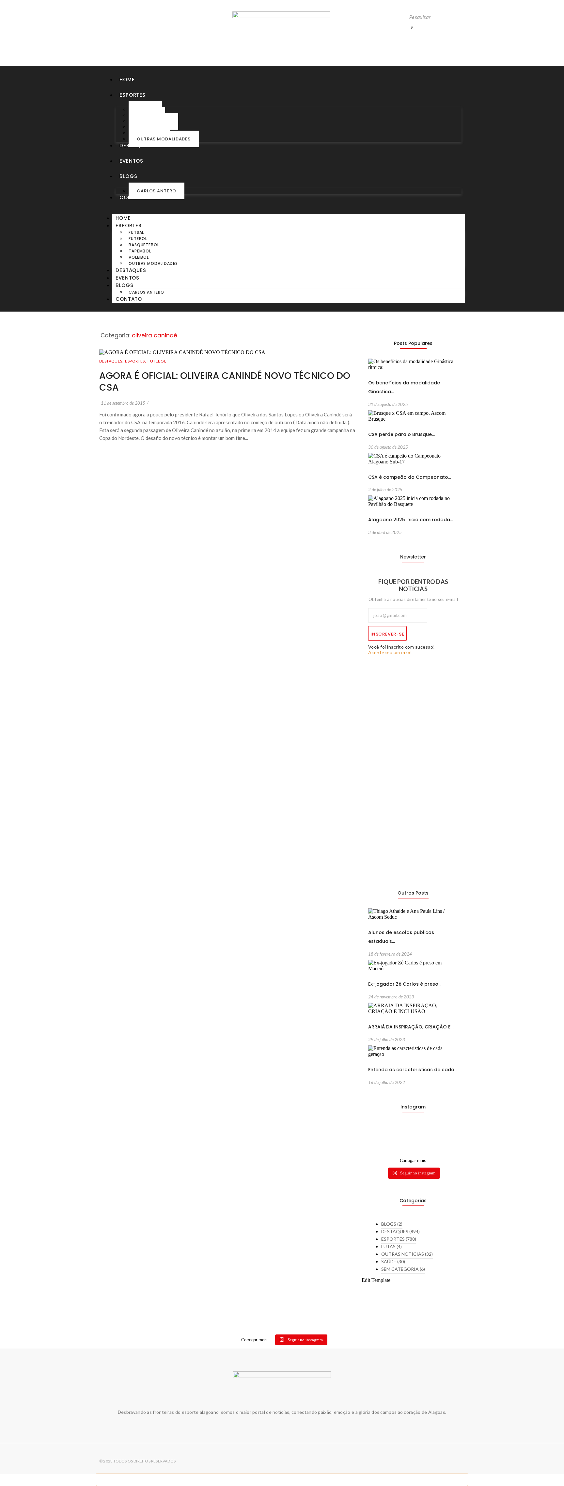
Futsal (136, 232)
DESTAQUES (111, 361)
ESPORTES (136, 361)
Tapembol (140, 251)
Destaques (134, 145)
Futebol (138, 238)
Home (127, 79)
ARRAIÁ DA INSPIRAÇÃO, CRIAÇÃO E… (410, 1027)
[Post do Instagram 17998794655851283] (425, 1138)
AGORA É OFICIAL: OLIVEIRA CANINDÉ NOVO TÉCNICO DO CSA (224, 381)
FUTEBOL (157, 361)
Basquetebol (144, 245)
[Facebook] (129, 30)
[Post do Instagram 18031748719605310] (378, 1138)
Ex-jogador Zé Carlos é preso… (404, 984)
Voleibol (139, 257)
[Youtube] (116, 30)
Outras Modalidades (164, 139)
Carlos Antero (156, 191)
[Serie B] (448, 1132)
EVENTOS (131, 160)
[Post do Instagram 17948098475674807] (401, 1138)
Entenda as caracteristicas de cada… (412, 1069)
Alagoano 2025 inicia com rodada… (410, 519)
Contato (132, 197)
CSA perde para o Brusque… (401, 434)
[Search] (412, 26)
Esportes (132, 94)
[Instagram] (103, 30)
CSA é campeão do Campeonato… (409, 477)
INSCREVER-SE (387, 634)
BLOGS (128, 176)
